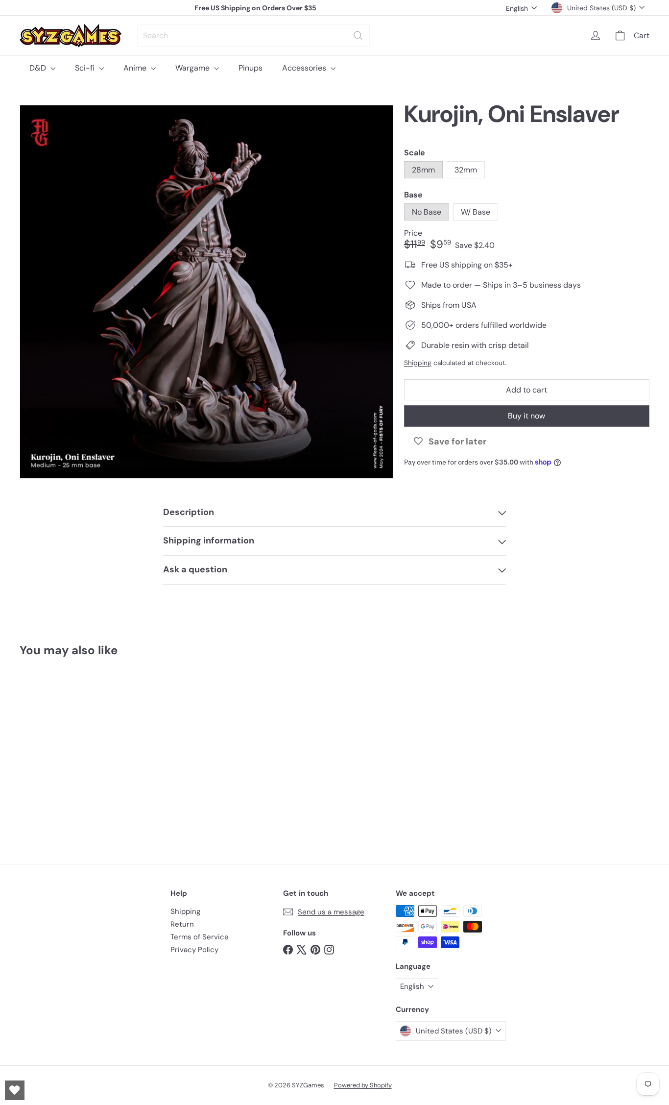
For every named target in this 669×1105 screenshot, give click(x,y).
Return (182, 924)
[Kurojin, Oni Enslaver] (68, 753)
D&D (38, 68)
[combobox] (253, 36)
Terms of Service (199, 937)
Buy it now (526, 416)
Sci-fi (85, 68)
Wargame (193, 68)
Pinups (251, 68)
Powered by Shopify (363, 1085)
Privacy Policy (194, 950)
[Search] (358, 36)
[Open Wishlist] (14, 1090)
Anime (135, 68)
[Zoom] (206, 291)
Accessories (305, 68)
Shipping (417, 363)
